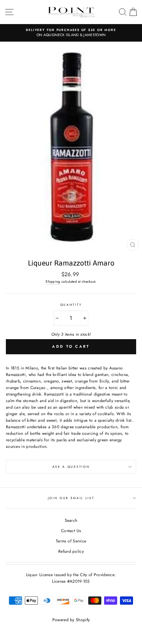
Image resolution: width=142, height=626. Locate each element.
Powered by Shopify (71, 620)
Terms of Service (71, 541)
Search (71, 520)
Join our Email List (71, 498)
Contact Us (71, 530)
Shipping (52, 281)
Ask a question (71, 466)
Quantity (71, 304)
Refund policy (71, 551)
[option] (71, 33)
